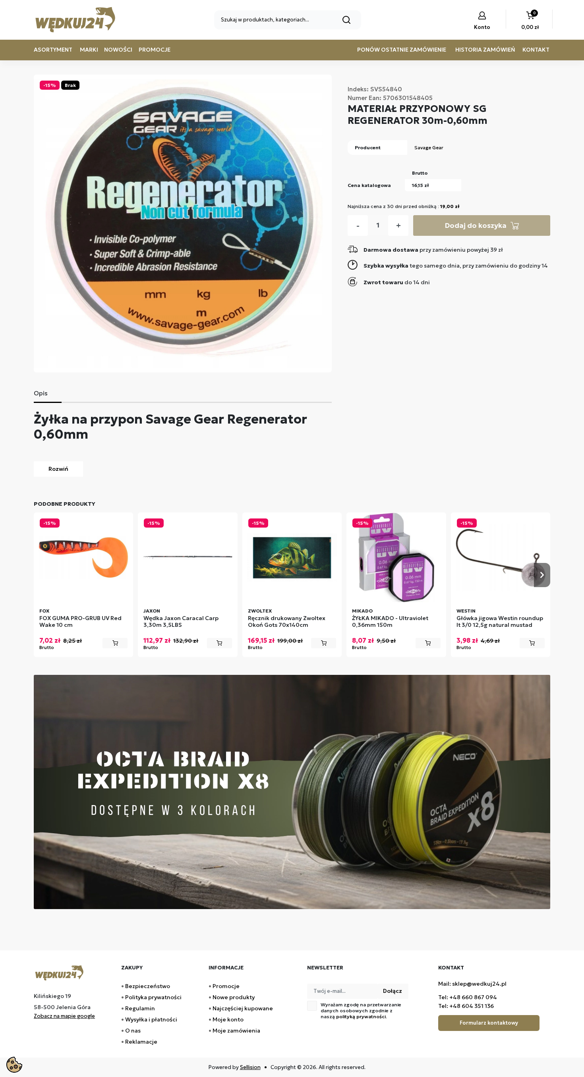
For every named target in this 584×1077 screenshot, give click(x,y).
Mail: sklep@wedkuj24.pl (472, 983)
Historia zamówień (485, 49)
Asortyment (53, 49)
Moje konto (228, 1019)
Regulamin (140, 1008)
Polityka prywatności (153, 997)
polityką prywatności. (361, 1016)
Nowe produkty (234, 997)
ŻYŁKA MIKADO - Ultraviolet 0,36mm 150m (390, 622)
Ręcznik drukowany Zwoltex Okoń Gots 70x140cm (286, 622)
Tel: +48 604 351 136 (466, 1006)
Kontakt (535, 49)
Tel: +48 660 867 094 (467, 997)
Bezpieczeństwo (147, 986)
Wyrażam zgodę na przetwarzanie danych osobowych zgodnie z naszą (361, 1010)
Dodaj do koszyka (476, 225)
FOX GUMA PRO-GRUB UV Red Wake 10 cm (80, 622)
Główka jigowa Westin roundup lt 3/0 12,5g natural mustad (499, 622)
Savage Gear (428, 147)
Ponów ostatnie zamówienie (401, 49)
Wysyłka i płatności (151, 1019)
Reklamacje (141, 1041)
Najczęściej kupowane (243, 1008)
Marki (89, 49)
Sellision (250, 1067)
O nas (133, 1030)
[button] (530, 21)
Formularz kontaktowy (489, 1022)
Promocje (154, 49)
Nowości (118, 49)
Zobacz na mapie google (64, 1016)
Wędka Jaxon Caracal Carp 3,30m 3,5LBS (181, 622)
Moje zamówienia (236, 1030)
